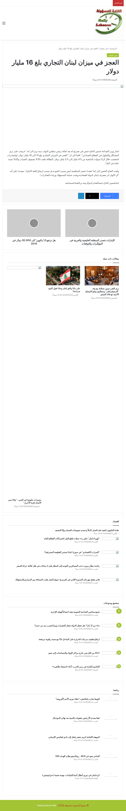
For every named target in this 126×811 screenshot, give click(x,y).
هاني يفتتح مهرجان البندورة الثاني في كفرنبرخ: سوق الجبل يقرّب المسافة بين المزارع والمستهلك (57, 579)
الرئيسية (113, 48)
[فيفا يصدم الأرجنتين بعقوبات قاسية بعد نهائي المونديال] (110, 724)
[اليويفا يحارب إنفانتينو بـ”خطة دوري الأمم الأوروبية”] (110, 705)
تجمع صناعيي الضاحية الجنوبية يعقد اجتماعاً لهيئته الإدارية (75, 611)
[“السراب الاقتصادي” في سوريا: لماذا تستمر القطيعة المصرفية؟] (110, 556)
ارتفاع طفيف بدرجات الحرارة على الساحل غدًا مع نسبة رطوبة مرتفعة (69, 639)
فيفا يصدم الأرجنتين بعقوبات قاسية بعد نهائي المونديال (76, 718)
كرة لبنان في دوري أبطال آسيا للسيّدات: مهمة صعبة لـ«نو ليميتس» (71, 775)
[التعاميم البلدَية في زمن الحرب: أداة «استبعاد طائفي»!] (110, 671)
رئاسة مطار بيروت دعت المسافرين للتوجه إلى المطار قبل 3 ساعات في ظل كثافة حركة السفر (58, 566)
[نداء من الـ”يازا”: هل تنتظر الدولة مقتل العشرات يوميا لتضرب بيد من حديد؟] (110, 630)
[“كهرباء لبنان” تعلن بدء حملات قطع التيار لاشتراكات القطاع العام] (110, 543)
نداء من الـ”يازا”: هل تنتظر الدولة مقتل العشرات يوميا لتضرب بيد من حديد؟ (67, 625)
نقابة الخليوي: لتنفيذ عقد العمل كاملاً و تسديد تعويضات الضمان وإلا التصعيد (87, 530)
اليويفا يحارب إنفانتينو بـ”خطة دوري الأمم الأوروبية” (77, 699)
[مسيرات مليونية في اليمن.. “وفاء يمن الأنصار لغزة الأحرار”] (24, 381)
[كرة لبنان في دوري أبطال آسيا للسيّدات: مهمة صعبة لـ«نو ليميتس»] (110, 782)
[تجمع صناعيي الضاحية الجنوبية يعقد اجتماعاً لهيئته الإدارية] (110, 616)
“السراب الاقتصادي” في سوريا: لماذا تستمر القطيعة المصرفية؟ (72, 552)
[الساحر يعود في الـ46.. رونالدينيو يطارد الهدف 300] (110, 763)
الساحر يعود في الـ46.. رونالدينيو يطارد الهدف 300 (77, 756)
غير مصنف (103, 48)
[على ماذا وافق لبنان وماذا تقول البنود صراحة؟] (63, 275)
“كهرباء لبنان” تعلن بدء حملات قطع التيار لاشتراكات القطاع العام (72, 538)
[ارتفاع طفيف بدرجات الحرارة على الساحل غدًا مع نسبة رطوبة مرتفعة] (110, 643)
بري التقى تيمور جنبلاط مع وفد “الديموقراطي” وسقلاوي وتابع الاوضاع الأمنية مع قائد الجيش (102, 291)
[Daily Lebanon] (109, 23)
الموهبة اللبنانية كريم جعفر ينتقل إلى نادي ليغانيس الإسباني (74, 737)
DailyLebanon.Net (46, 805)
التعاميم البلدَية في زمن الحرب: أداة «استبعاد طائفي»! (76, 666)
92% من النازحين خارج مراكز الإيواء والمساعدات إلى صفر (74, 653)
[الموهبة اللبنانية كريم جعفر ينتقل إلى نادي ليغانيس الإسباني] (110, 743)
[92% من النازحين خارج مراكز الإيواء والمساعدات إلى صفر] (110, 657)
